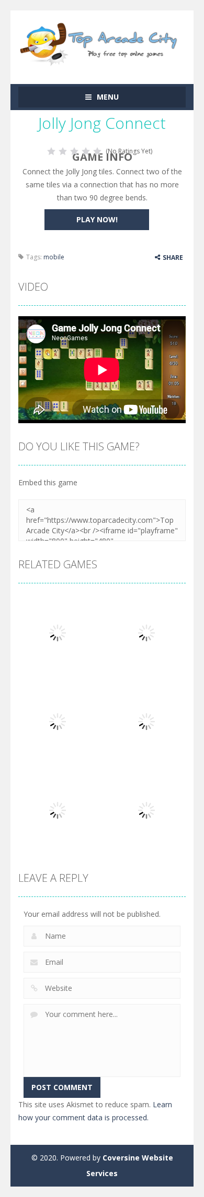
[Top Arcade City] (102, 42)
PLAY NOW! (97, 219)
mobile (53, 257)
